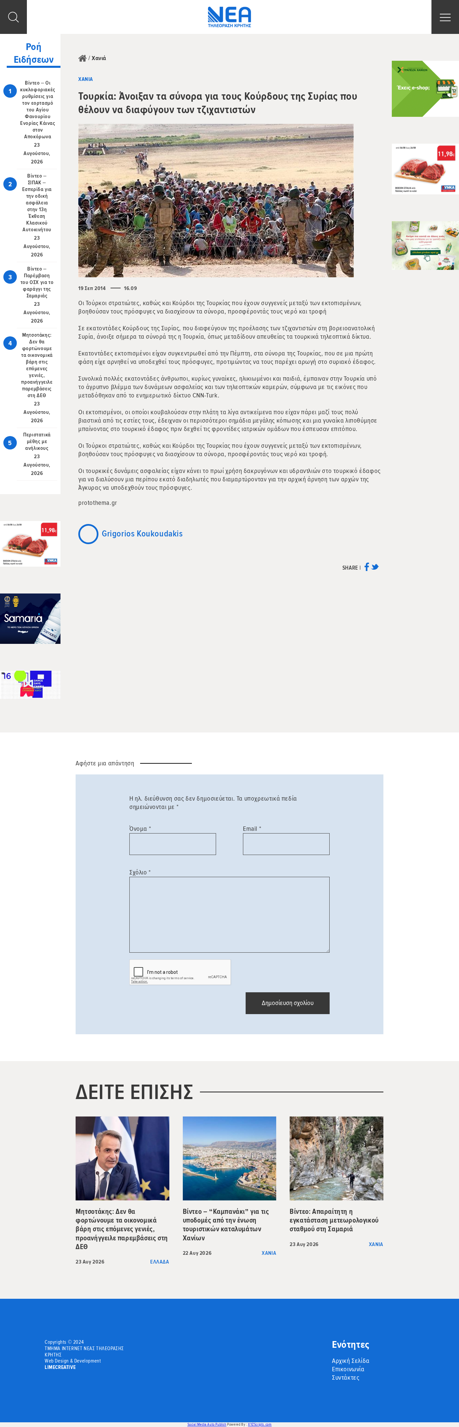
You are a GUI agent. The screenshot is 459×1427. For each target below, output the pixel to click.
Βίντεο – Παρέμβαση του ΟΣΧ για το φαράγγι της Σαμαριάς (36, 282)
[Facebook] (367, 569)
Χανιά (99, 58)
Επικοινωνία (348, 1369)
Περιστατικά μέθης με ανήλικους (37, 441)
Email (252, 829)
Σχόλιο (140, 872)
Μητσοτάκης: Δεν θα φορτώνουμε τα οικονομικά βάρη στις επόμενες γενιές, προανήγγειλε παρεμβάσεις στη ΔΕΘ (37, 365)
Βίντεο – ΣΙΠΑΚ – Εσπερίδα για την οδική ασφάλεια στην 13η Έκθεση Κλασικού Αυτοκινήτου (37, 203)
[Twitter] (375, 569)
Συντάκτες (345, 1378)
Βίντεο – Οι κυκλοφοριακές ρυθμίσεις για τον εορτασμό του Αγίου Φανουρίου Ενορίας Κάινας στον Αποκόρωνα (37, 110)
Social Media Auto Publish (206, 1424)
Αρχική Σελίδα (351, 1361)
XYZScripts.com (260, 1424)
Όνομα (140, 829)
